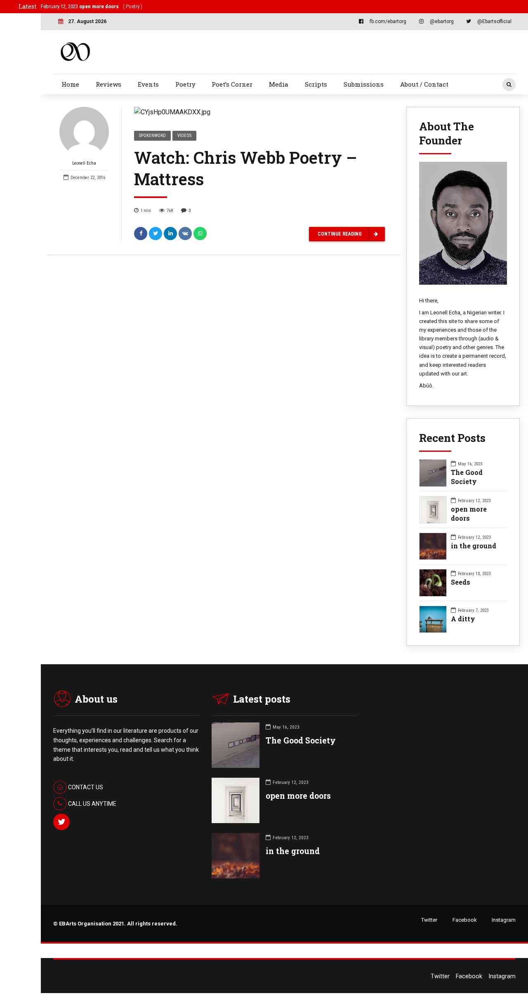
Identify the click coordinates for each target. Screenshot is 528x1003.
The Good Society (467, 477)
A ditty (463, 618)
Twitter (429, 920)
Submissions (364, 84)
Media (278, 84)
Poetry (185, 84)
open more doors (469, 513)
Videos (184, 135)
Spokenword (152, 135)
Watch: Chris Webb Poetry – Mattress (245, 168)
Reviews (108, 84)
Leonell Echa (84, 163)
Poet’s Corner (232, 84)
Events (148, 84)
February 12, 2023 (91, 6)
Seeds (460, 582)
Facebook (465, 920)
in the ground (473, 545)
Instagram (504, 920)
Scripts (316, 84)
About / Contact (424, 84)
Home (70, 84)
